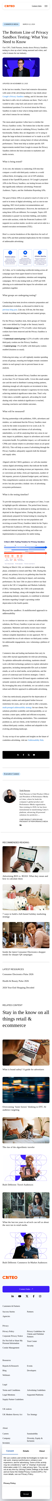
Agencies (6, 1316)
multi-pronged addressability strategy (17, 707)
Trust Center (32, 1341)
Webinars (6, 1375)
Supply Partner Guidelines (13, 1399)
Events (29, 1366)
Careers (6, 1434)
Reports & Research (11, 1366)
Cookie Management (11, 1348)
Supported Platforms (35, 1395)
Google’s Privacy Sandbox (13, 96)
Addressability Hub (35, 740)
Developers (31, 1370)
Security (30, 1346)
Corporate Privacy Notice (13, 1336)
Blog (4, 1370)
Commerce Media (11, 24)
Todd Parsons (24, 790)
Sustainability (32, 1434)
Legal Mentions (9, 1395)
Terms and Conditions (11, 1390)
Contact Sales (37, 6)
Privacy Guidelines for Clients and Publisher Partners (36, 1334)
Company (6, 1438)
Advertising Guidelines (36, 1390)
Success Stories (9, 1312)
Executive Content (11, 774)
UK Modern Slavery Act (12, 1414)
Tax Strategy (32, 1414)
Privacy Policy (8, 1331)
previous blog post (10, 310)
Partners (30, 1312)
